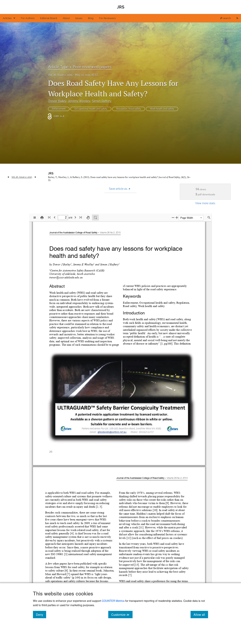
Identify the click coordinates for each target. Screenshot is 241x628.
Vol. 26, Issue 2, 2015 (60, 74)
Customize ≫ (122, 614)
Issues (78, 18)
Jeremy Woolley (79, 101)
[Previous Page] (54, 217)
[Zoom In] (177, 217)
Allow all (201, 614)
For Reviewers (107, 18)
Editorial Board (48, 18)
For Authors (27, 18)
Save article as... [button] (119, 188)
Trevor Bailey (57, 101)
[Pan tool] (88, 218)
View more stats (205, 203)
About (66, 18)
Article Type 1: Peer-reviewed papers (79, 67)
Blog (90, 18)
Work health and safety (162, 109)
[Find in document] (209, 218)
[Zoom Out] (173, 217)
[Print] (42, 218)
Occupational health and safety (90, 109)
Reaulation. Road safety (128, 109)
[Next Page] (75, 217)
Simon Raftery (101, 101)
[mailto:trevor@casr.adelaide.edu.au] (66, 277)
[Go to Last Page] (80, 217)
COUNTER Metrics (113, 601)
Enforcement (59, 109)
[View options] (34, 217)
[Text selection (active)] (95, 218)
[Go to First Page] (49, 217)
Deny (41, 614)
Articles (7, 18)
